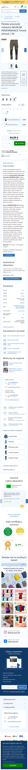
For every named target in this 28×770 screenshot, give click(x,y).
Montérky (17, 16)
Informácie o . (14, 691)
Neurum (22, 293)
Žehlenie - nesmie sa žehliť (13, 348)
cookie (7, 752)
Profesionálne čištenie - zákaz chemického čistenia (14, 352)
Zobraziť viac (4, 88)
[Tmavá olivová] (14, 99)
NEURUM (9, 251)
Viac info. (9, 272)
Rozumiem (13, 765)
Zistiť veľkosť (8, 255)
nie (23, 314)
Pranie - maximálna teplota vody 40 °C (16, 335)
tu (14, 761)
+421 (13, 382)
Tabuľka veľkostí (22, 105)
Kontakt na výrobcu (8, 327)
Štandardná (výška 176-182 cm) (19, 306)
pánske (22, 296)
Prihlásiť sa (21, 687)
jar (18, 310)
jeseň (23, 310)
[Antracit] (6, 99)
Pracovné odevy (9, 16)
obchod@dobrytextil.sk (14, 387)
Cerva (23, 290)
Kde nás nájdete (15, 726)
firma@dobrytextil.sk (13, 399)
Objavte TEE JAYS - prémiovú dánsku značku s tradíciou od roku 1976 (15, 370)
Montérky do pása (8, 18)
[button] (25, 50)
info (19, 119)
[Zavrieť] (27, 2)
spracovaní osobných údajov (17, 691)
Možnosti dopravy (15, 133)
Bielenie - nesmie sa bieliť (13, 340)
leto (20, 310)
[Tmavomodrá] (3, 99)
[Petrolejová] (10, 99)
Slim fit (22, 317)
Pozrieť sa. (22, 2)
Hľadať (23, 11)
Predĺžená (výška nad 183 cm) (20, 307)
